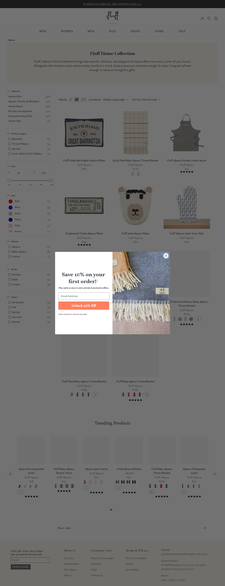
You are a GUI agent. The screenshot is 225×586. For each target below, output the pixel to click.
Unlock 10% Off (84, 305)
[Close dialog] (166, 255)
